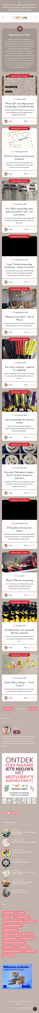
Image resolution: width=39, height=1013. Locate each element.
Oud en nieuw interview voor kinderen (19, 157)
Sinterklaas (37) (27, 938)
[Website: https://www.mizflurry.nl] (17, 732)
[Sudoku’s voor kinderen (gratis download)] (6, 843)
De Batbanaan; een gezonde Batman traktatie (19, 631)
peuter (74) (8, 917)
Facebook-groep (25, 10)
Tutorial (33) (9, 947)
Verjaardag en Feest (19, 76)
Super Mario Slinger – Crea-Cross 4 (19, 684)
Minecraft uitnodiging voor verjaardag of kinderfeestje (19, 105)
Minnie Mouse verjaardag (19, 580)
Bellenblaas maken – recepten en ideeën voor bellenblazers (23, 833)
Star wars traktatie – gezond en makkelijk (19, 368)
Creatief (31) (23, 947)
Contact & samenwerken (21, 7)
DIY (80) (21, 913)
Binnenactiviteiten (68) (13, 921)
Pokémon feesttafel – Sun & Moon (19, 318)
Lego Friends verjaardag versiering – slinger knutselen (19, 266)
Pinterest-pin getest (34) (14, 943)
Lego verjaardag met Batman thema (19, 421)
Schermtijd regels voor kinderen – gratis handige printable (23, 873)
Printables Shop (20, 5)
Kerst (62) (31, 921)
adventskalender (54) (12, 925)
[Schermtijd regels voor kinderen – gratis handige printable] (6, 873)
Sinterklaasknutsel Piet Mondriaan (22, 852)
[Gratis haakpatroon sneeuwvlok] (6, 863)
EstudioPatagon (26, 1008)
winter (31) (30, 951)
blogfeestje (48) (10, 930)
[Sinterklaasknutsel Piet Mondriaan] (6, 853)
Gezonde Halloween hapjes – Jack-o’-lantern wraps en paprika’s (19, 475)
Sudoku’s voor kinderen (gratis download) (24, 842)
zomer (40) (26, 934)
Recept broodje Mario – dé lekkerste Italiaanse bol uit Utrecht (22, 883)
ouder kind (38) (10, 938)
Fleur (15, 726)
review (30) (8, 956)
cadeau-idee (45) (11, 934)
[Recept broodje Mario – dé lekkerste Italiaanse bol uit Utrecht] (6, 883)
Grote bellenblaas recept (19, 892)
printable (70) (22, 917)
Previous (8, 709)
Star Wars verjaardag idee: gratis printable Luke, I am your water (20, 211)
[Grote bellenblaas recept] (6, 893)
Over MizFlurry (8, 5)
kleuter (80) (8, 913)
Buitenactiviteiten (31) (13, 951)
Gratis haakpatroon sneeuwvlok (21, 862)
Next (32, 709)
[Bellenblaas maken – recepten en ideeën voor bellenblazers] (6, 833)
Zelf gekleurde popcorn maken (19, 529)
